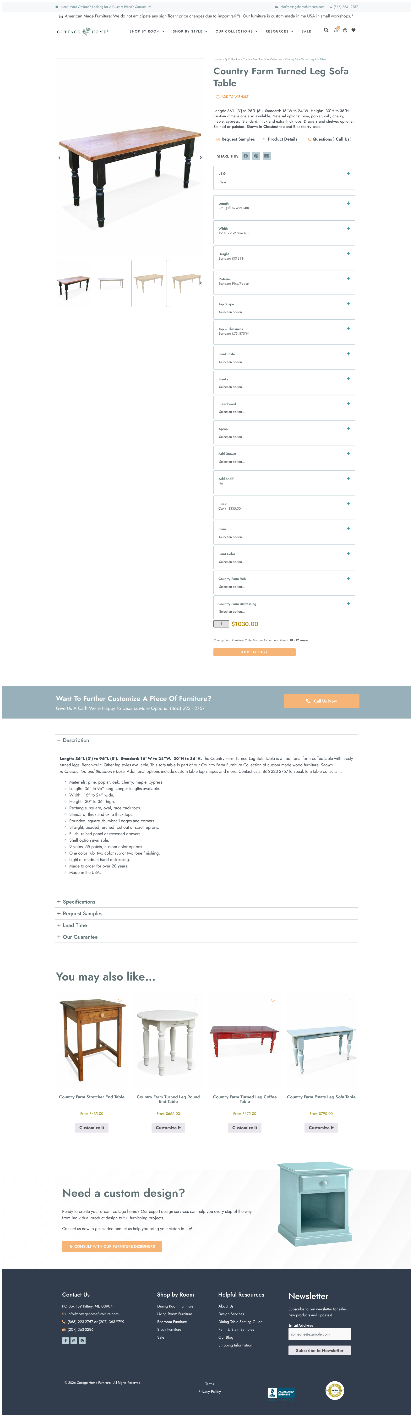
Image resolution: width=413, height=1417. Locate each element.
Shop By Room (145, 31)
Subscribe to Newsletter (319, 1350)
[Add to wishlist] (120, 1000)
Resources (277, 31)
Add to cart (254, 652)
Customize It (91, 1128)
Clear (222, 182)
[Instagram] (74, 1340)
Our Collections (234, 31)
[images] (130, 157)
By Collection (232, 59)
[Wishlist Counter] (354, 30)
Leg (222, 173)
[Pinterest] (82, 1340)
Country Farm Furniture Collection (262, 59)
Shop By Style (188, 31)
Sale (306, 31)
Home (218, 59)
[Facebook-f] (65, 1340)
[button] (59, 157)
